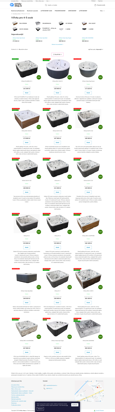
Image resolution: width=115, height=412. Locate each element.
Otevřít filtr (57, 54)
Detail (26, 93)
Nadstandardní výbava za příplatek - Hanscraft (22, 391)
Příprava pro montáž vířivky (27, 1)
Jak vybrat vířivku (14, 1)
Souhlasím (74, 405)
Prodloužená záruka (16, 405)
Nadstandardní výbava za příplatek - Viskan (21, 393)
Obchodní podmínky (16, 399)
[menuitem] (18, 10)
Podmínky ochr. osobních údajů (18, 401)
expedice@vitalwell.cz (51, 385)
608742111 (49, 388)
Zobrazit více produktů (57, 44)
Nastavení (40, 409)
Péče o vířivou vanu (40, 1)
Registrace (100, 1)
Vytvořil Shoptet (100, 410)
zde (67, 405)
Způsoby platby (15, 397)
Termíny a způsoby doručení (18, 395)
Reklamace (14, 403)
